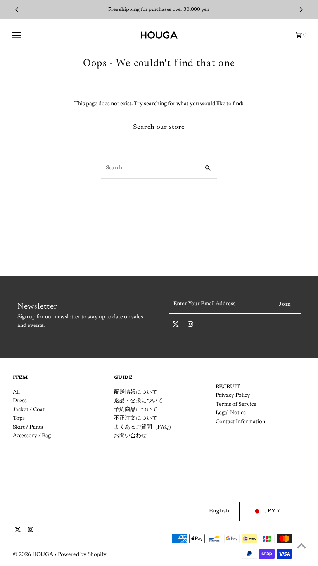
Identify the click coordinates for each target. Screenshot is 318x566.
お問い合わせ (130, 436)
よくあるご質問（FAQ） (144, 427)
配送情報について (135, 392)
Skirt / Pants (28, 427)
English (219, 511)
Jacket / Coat (29, 410)
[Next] (301, 10)
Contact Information (240, 422)
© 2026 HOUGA (33, 554)
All (16, 392)
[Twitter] (176, 325)
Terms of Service (236, 404)
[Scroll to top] (301, 545)
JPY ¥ (272, 511)
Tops (19, 418)
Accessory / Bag (32, 436)
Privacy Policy (233, 395)
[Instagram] (190, 325)
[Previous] (17, 10)
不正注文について (135, 418)
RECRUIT (228, 387)
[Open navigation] (73, 35)
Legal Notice (231, 413)
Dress (20, 401)
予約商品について (135, 410)
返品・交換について (138, 401)
